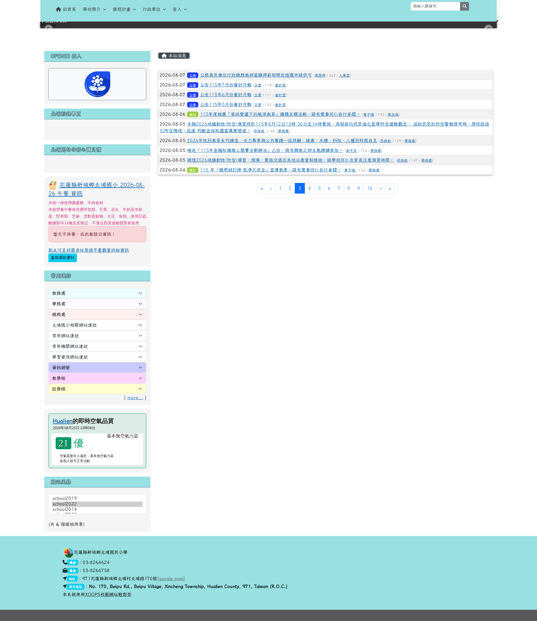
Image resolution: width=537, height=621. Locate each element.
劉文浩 (351, 150)
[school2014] (97, 509)
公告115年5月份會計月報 (225, 104)
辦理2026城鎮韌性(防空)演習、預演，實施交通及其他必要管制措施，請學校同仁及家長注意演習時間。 (290, 160)
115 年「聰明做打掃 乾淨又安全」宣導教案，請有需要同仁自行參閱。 (270, 170)
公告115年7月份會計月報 (225, 85)
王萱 (258, 85)
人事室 (344, 75)
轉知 (192, 114)
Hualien (63, 421)
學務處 (283, 131)
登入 (177, 9)
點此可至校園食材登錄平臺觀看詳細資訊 (88, 250)
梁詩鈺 (259, 131)
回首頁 (69, 9)
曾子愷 (368, 114)
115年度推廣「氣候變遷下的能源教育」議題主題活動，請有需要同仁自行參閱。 (280, 114)
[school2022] (97, 504)
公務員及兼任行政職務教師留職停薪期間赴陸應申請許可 (256, 75)
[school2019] (97, 498)
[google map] (171, 578)
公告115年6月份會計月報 (225, 94)
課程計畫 (122, 9)
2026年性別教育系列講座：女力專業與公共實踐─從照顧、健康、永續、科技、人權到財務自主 (282, 140)
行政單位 (152, 9)
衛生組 (393, 114)
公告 (192, 75)
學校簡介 (92, 9)
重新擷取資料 (62, 258)
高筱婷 (320, 75)
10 (370, 188)
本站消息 (176, 55)
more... (135, 397)
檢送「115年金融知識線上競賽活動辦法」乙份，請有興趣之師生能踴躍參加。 (265, 150)
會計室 (280, 85)
